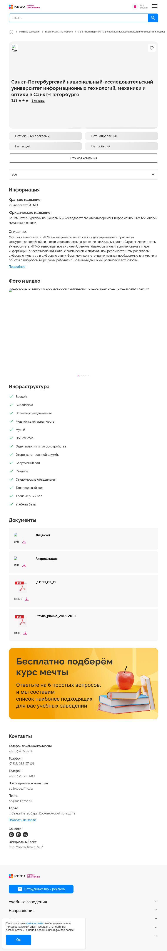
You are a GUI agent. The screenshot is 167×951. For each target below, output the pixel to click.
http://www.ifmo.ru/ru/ (26, 847)
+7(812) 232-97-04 (21, 763)
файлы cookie (34, 923)
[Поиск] (153, 18)
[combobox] (83, 174)
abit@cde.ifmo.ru (21, 788)
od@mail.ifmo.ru (20, 801)
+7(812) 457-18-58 (21, 751)
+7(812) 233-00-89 (22, 776)
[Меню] (154, 7)
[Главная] (11, 31)
